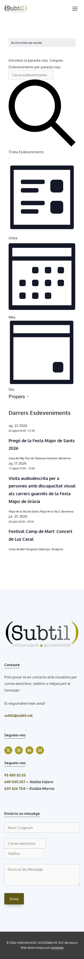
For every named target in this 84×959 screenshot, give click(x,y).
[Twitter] (8, 750)
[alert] (42, 42)
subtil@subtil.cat (18, 715)
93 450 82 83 (15, 775)
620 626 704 (14, 788)
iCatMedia (57, 947)
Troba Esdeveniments (26, 152)
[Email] (40, 750)
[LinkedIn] (29, 750)
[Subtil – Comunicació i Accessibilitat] (15, 8)
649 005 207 (14, 781)
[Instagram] (19, 750)
